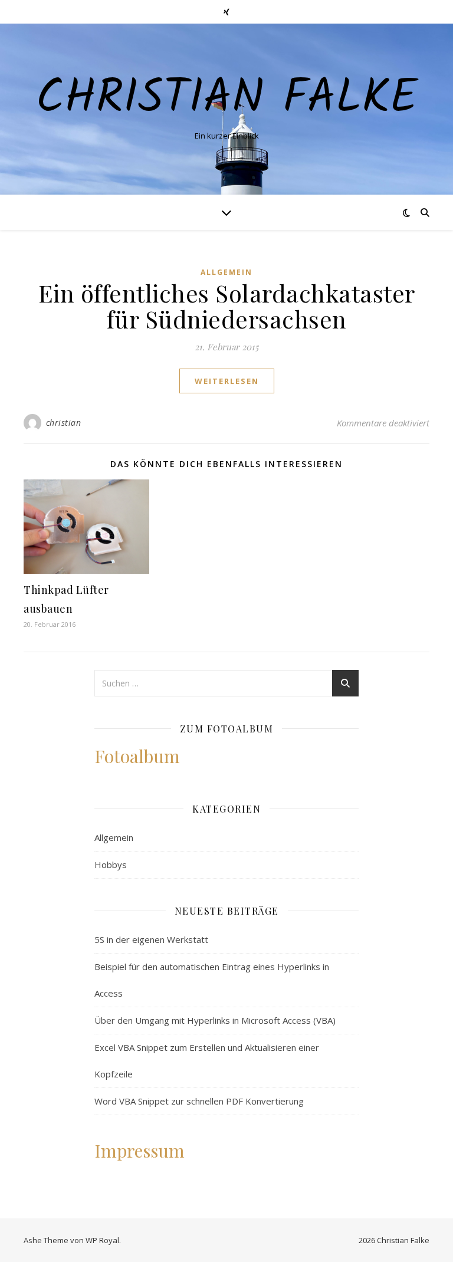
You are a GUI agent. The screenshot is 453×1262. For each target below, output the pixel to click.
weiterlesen (227, 381)
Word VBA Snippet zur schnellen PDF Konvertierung (199, 1101)
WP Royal (102, 1240)
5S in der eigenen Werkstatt (151, 939)
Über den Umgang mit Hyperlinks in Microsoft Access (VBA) (215, 1020)
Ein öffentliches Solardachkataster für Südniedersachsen (226, 305)
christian (63, 422)
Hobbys (110, 864)
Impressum (139, 1150)
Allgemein (226, 272)
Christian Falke (227, 99)
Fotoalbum (137, 756)
